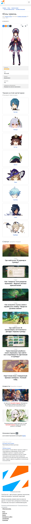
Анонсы (4, 399)
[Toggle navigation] (29, 2)
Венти (15, 164)
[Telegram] (8, 26)
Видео (4, 515)
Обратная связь (6, 508)
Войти (24, 435)
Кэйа (15, 217)
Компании (5, 520)
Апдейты (5, 419)
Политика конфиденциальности (9, 505)
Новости (4, 513)
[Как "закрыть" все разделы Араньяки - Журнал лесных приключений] (15, 277)
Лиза (15, 182)
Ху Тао (15, 147)
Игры (3, 511)
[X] (10, 26)
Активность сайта (7, 516)
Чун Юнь (15, 199)
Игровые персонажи (22, 16)
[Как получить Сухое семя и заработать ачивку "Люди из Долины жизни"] (15, 300)
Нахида (15, 129)
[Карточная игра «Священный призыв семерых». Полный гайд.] (15, 371)
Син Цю (15, 112)
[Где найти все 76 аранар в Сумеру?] (15, 254)
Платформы (5, 518)
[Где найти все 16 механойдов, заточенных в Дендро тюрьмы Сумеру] (15, 323)
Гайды (15, 258)
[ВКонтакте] (3, 26)
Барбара (15, 235)
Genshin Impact (8, 16)
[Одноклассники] (6, 26)
